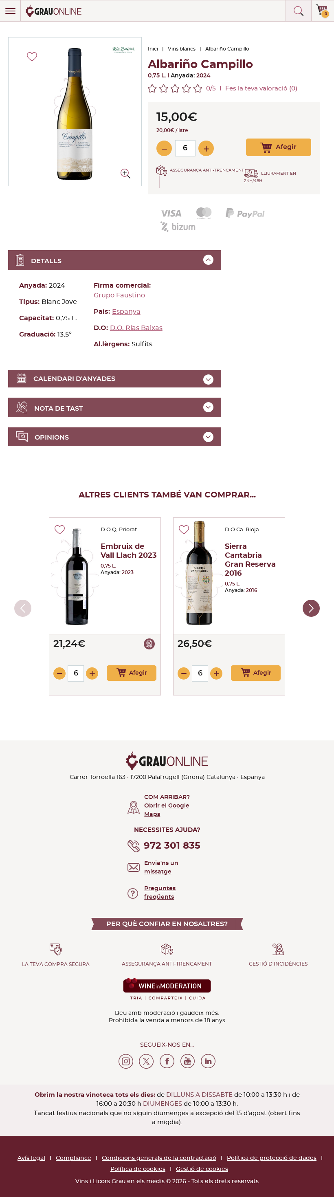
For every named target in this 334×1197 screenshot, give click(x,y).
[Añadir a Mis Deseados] (60, 529)
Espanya (126, 311)
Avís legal (31, 1158)
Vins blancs (182, 48)
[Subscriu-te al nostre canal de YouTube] (187, 1061)
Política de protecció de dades (271, 1158)
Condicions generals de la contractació (159, 1158)
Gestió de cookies (202, 1169)
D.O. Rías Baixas (136, 328)
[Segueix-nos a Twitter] (146, 1061)
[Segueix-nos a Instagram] (126, 1061)
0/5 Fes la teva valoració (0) (251, 89)
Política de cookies (137, 1169)
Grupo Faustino (119, 295)
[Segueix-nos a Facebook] (167, 1061)
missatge (157, 872)
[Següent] (311, 608)
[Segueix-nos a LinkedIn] (208, 1061)
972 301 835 (172, 846)
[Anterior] (22, 608)
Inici (153, 48)
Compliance (73, 1158)
